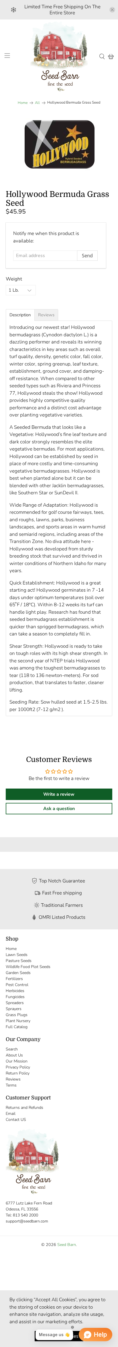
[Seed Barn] (59, 56)
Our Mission (16, 1061)
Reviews (13, 1079)
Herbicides (15, 991)
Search (12, 1049)
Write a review (58, 794)
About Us (14, 1055)
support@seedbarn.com (27, 1221)
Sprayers (13, 1009)
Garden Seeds (18, 972)
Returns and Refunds (24, 1107)
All (37, 103)
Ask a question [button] (59, 808)
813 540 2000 (25, 1215)
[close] (112, 10)
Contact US (16, 1119)
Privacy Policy (18, 1067)
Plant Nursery (18, 1021)
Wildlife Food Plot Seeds (28, 966)
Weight (14, 279)
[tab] (20, 315)
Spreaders (15, 1003)
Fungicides (15, 997)
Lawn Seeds (16, 954)
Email (10, 1113)
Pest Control (17, 984)
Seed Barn (66, 1244)
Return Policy (18, 1073)
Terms (11, 1085)
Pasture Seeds (19, 960)
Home (23, 103)
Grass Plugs (16, 1015)
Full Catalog (16, 1027)
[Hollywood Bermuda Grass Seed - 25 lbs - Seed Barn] (59, 145)
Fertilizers (14, 978)
